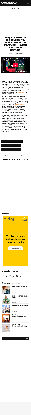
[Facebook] (3, 276)
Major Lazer (21, 92)
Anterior (6, 155)
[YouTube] (20, 276)
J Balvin (22, 104)
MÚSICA (18, 34)
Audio (12, 34)
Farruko (17, 104)
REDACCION (20, 53)
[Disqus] (15, 186)
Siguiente (24, 155)
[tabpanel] (15, 309)
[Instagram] (10, 276)
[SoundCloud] (13, 276)
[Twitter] (6, 276)
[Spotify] (17, 276)
